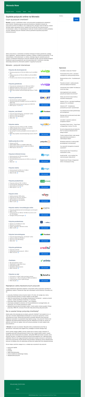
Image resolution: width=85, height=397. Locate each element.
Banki (24, 11)
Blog (29, 11)
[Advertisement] (29, 43)
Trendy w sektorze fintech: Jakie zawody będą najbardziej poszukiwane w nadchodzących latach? (69, 137)
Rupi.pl (17, 389)
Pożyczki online (10, 11)
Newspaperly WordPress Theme (49, 395)
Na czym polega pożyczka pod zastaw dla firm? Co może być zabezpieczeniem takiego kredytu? (69, 130)
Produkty (18, 11)
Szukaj (61, 16)
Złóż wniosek (44, 77)
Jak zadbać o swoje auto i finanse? (68, 70)
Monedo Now (12, 5)
